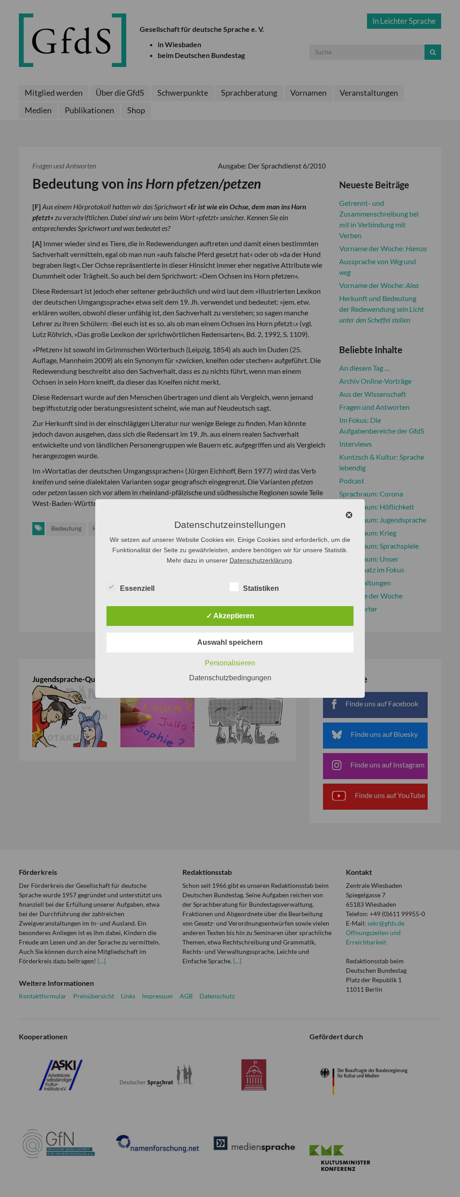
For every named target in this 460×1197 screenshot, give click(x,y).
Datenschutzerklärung (261, 560)
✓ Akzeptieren (230, 616)
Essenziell (137, 588)
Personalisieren (230, 663)
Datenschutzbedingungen (230, 678)
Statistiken (261, 588)
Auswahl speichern (230, 642)
